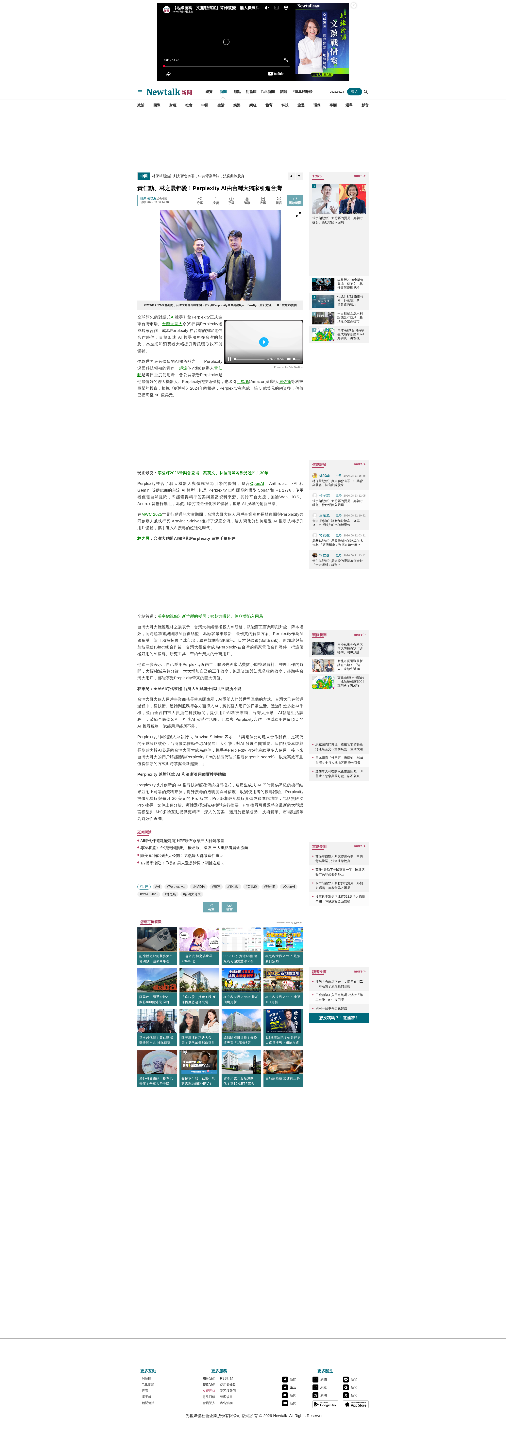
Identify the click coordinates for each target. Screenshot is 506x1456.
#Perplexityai (176, 886)
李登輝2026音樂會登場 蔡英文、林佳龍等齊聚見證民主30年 (213, 473)
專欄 (333, 105)
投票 (145, 1390)
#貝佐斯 (269, 886)
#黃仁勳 (233, 886)
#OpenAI (288, 886)
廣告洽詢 (226, 1403)
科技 (285, 105)
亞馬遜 (243, 381)
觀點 (237, 92)
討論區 (251, 92)
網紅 (253, 105)
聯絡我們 (209, 1384)
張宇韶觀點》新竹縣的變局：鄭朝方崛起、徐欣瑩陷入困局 (210, 616)
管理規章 (226, 1397)
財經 (173, 105)
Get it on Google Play (325, 1404)
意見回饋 (209, 1397)
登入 (354, 92)
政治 (140, 105)
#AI (157, 886)
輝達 (183, 368)
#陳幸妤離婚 (302, 92)
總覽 (209, 92)
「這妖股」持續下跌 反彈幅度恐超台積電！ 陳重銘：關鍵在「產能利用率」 (198, 1000)
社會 (189, 105)
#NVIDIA (199, 886)
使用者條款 (228, 1384)
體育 (269, 105)
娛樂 (237, 105)
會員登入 (209, 1403)
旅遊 (301, 105)
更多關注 (325, 1371)
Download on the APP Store (356, 1404)
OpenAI (257, 483)
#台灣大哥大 (192, 894)
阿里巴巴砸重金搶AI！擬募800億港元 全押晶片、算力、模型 (156, 1000)
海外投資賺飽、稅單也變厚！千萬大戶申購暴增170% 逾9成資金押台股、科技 (156, 1081)
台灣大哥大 (172, 324)
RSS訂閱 (226, 1378)
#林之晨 (170, 894)
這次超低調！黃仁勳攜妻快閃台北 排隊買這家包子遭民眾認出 (156, 1040)
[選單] (140, 91)
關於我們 (209, 1378)
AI (173, 317)
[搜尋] (366, 91)
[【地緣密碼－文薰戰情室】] (322, 42)
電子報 (146, 1397)
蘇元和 (152, 198)
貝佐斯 (285, 381)
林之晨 (143, 538)
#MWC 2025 (149, 894)
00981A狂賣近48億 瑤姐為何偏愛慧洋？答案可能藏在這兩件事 (241, 959)
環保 (317, 105)
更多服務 (219, 1371)
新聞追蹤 (148, 1403)
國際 (156, 105)
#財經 (144, 886)
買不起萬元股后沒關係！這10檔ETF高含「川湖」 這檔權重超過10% (241, 1081)
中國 (205, 105)
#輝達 (216, 886)
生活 (221, 105)
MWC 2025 (152, 514)
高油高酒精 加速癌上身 (282, 1078)
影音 (365, 105)
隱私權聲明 (228, 1390)
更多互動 (148, 1371)
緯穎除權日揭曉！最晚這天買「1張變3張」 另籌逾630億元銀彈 (241, 1040)
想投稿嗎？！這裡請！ (339, 1018)
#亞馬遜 (251, 886)
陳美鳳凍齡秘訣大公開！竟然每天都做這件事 (198, 1043)
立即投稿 (209, 1390)
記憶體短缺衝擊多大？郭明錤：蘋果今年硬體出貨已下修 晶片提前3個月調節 (156, 959)
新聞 (223, 92)
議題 (283, 92)
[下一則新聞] (299, 176)
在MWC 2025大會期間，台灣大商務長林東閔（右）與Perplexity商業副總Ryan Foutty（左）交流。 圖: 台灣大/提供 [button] (220, 305)
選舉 (349, 105)
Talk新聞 (268, 92)
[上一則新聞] (291, 176)
